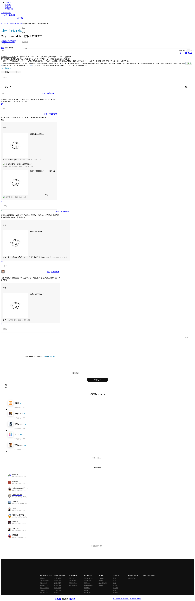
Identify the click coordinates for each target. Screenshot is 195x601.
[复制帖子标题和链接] (8, 41)
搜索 (2, 48)
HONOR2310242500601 (10, 278)
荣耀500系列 (57, 580)
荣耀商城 (8, 5)
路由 (114, 590)
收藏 (7, 72)
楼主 (181, 53)
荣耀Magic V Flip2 (45, 585)
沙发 (43, 93)
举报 (5, 77)
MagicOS (101, 578)
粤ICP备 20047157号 (135, 599)
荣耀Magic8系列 (44, 580)
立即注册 (12, 15)
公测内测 (101, 580)
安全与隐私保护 (103, 583)
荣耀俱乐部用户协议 (60, 597)
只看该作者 (188, 53)
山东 (39, 160)
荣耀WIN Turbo (73, 583)
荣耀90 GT (57, 592)
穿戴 (114, 583)
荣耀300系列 (57, 585)
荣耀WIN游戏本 (73, 585)
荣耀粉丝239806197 (8, 57)
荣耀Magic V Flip (44, 595)
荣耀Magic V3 (43, 590)
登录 (5, 15)
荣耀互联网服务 (132, 578)
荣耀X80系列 (87, 580)
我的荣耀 (101, 585)
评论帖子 (97, 380)
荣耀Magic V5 (43, 583)
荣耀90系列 (57, 595)
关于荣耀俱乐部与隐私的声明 (73, 597)
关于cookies (85, 597)
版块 (6, 23)
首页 (23, 23)
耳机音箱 (115, 588)
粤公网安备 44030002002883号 (121, 599)
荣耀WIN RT (72, 580)
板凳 (45, 114)
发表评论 (75, 373)
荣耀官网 (8, 2)
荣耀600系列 (57, 578)
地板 (58, 211)
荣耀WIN (71, 578)
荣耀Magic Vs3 (44, 592)
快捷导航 (19, 18)
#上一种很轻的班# (11, 30)
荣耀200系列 (57, 588)
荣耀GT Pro (87, 588)
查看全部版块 (96, 458)
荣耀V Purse (87, 592)
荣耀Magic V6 (43, 578)
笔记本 (19, 23)
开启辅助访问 (6, 13)
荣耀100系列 (57, 590)
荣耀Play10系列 (88, 585)
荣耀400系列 (57, 583)
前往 (192, 50)
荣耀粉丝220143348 (8, 215)
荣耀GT (86, 590)
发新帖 (186, 337)
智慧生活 (13, 23)
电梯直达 (182, 50)
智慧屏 (115, 585)
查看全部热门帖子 (96, 546)
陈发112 (4, 117)
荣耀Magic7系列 (44, 588)
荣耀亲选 (8, 7)
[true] (26, 48)
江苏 (31, 166)
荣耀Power (87, 583)
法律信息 (91, 597)
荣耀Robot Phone (89, 578)
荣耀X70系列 (87, 595)
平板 (114, 580)
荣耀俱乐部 (9, 9)
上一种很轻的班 (6, 68)
